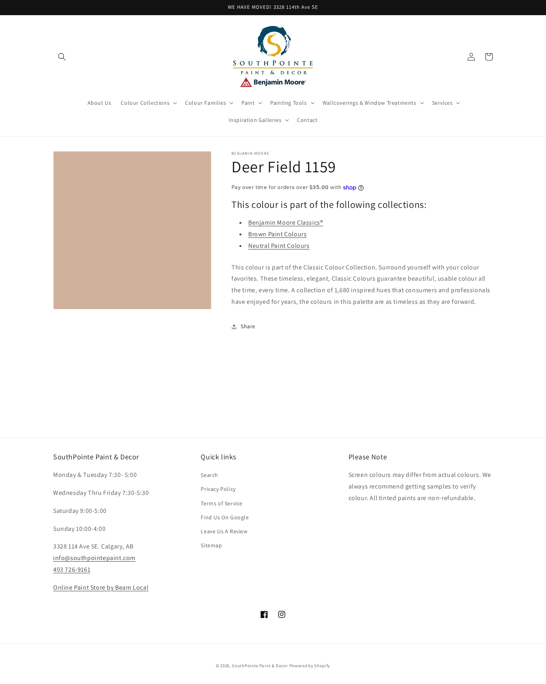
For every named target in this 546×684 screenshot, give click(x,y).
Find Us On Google (225, 517)
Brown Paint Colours (277, 234)
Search (209, 475)
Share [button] (248, 326)
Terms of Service (222, 503)
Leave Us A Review (224, 531)
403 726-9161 (71, 569)
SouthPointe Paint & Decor (260, 665)
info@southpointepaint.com (94, 558)
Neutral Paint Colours (279, 245)
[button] (62, 57)
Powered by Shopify (310, 665)
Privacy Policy (218, 489)
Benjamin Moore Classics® (285, 222)
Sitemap (211, 545)
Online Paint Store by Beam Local (100, 587)
